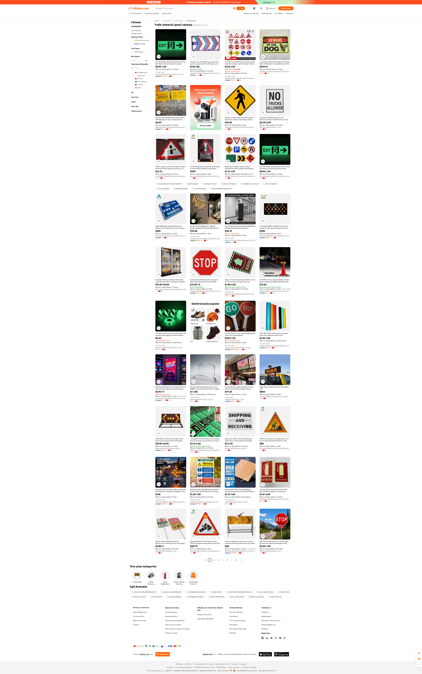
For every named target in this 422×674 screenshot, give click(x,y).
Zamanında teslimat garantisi (175, 620)
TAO (228, 664)
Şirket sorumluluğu (139, 620)
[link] (419, 653)
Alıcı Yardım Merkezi (236, 612)
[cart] (261, 9)
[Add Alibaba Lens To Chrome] (162, 654)
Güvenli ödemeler (171, 612)
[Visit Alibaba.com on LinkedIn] (267, 638)
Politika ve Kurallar (171, 633)
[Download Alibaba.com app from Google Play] (281, 654)
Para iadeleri (233, 625)
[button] (234, 8)
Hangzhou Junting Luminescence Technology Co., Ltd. (275, 71)
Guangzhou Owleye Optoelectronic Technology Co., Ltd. (205, 73)
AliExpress (179, 664)
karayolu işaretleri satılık (265, 592)
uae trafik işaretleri (200, 188)
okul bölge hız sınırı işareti (250, 184)
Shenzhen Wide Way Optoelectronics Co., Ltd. (275, 235)
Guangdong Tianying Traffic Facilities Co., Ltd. (170, 235)
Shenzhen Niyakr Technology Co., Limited (274, 396)
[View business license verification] (231, 671)
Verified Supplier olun (268, 625)
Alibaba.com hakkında (141, 607)
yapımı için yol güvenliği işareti (172, 592)
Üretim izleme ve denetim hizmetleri (177, 629)
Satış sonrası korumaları (173, 625)
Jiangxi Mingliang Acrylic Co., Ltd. (201, 399)
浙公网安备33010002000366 (247, 671)
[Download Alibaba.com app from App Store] (265, 654)
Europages (243, 664)
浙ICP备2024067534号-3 (267, 671)
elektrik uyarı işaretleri (257, 597)
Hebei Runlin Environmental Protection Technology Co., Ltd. (170, 127)
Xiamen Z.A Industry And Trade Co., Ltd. (168, 347)
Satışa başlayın (266, 616)
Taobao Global (220, 664)
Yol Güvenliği (178, 21)
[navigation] (141, 290)
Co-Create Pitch (138, 616)
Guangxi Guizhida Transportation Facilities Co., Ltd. (240, 78)
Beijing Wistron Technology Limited (167, 448)
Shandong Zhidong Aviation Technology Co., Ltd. (240, 176)
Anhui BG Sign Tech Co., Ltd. (234, 399)
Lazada (211, 664)
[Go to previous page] (205, 560)
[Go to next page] (240, 560)
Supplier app (207, 654)
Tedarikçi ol (265, 612)
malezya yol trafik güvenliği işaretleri (145, 592)
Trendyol (234, 664)
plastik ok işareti (193, 184)
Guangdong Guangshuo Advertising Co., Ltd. (170, 289)
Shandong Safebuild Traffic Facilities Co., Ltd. (205, 291)
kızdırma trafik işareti (229, 184)
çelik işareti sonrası (210, 184)
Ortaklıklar (264, 629)
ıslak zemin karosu (276, 597)
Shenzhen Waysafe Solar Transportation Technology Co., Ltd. (205, 176)
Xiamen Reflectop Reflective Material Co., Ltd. (275, 345)
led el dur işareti (157, 597)
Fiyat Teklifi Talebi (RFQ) (205, 619)
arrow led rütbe (284, 592)
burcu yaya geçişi (163, 188)
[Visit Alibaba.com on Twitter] (271, 638)
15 (236, 560)
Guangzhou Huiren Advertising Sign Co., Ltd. (205, 238)
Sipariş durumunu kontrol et (270, 620)
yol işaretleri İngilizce (174, 597)
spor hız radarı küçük (237, 597)
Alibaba (157, 21)
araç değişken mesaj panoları (197, 592)
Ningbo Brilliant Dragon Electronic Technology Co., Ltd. (275, 291)
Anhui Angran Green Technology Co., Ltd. (169, 74)
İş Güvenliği (167, 21)
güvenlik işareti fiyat (181, 188)
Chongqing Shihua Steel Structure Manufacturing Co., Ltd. (170, 176)
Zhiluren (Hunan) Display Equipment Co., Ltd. (240, 240)
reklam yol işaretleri (271, 184)
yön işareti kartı (217, 592)
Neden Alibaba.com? (140, 612)
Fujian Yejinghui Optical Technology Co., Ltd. (274, 176)
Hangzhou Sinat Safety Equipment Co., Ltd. (239, 294)
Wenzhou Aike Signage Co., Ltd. (270, 127)
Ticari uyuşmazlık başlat (237, 620)
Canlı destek (233, 616)
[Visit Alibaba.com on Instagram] (276, 638)
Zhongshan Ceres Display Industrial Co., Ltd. (170, 398)
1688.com (188, 664)
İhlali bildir (232, 633)
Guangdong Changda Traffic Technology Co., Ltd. (240, 127)
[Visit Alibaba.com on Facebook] (262, 638)
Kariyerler (136, 625)
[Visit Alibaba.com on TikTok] (284, 638)
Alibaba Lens (144, 654)
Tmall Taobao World (200, 664)
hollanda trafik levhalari (217, 597)
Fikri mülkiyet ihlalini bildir (237, 629)
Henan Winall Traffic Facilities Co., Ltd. (238, 347)
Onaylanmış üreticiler (204, 614)
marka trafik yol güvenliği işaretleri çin (240, 592)
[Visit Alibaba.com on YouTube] (280, 638)
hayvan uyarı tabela (140, 597)
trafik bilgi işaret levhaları (196, 597)
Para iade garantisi (171, 616)
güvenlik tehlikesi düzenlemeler (222, 188)
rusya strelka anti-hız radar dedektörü (170, 184)
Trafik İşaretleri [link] (191, 21)
